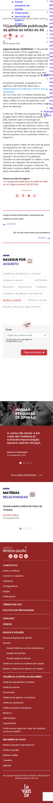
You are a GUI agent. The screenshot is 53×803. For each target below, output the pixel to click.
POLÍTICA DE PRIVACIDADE (18, 610)
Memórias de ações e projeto (22, 20)
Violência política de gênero (17, 707)
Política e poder (37, 300)
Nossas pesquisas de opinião (22, 5)
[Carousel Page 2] (24, 463)
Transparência (10, 586)
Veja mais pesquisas (24, 475)
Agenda (7, 765)
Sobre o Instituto (11, 570)
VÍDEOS (7, 624)
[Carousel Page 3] (27, 463)
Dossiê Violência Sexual (18, 658)
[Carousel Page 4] (31, 463)
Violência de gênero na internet (22, 293)
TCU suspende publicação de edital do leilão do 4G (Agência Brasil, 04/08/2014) (25, 183)
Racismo (8, 287)
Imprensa (8, 581)
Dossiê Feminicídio (16, 653)
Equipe (6, 591)
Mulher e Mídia (12, 300)
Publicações (22, 13)
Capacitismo (9, 723)
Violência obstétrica (13, 702)
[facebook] (9, 31)
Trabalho (41, 287)
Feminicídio (25, 287)
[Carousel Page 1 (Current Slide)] (20, 463)
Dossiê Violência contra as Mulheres (25, 648)
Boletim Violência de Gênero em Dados (23, 668)
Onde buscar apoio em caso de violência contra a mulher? (24, 730)
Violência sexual (13, 280)
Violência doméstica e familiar (22, 273)
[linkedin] (10, 38)
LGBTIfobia (40, 280)
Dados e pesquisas (17, 452)
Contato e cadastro (13, 575)
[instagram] (10, 27)
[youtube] (10, 35)
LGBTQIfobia (9, 718)
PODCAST (9, 618)
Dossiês (7, 642)
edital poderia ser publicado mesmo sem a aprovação (25, 90)
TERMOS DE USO (12, 604)
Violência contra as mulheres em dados (23, 663)
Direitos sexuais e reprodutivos (22, 307)
